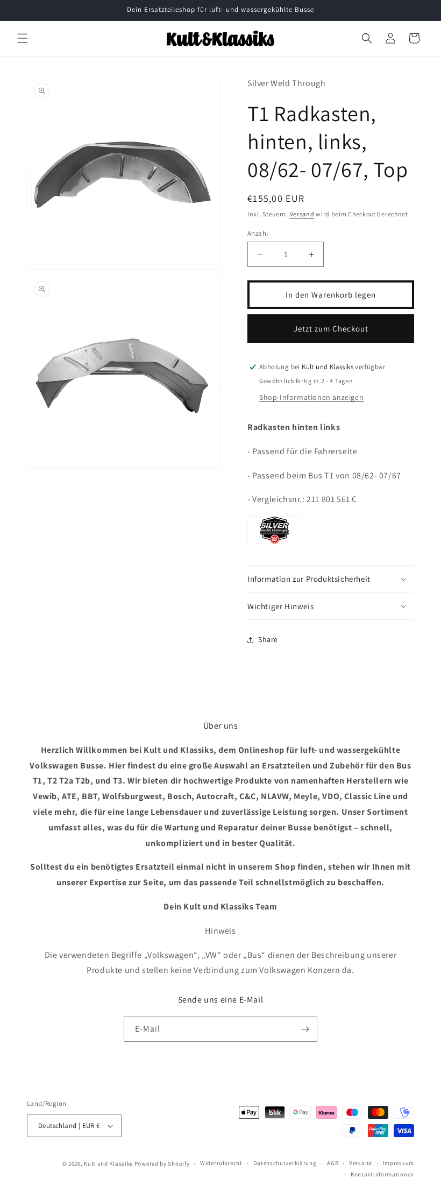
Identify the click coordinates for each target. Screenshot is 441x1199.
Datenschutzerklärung (285, 1163)
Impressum (398, 1163)
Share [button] (268, 639)
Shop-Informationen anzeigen (311, 397)
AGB (332, 1163)
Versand (302, 214)
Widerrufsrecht (221, 1163)
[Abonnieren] (305, 1029)
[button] (22, 38)
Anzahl (257, 233)
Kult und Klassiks (108, 1163)
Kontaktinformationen (382, 1174)
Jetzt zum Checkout (331, 328)
